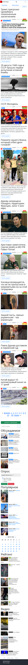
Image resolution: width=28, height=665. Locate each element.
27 (5, 551)
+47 (24, 107)
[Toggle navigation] (25, 2)
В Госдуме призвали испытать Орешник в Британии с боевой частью (14, 603)
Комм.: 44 (24, 75)
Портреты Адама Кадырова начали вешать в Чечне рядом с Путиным (14, 461)
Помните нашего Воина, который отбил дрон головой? (14, 142)
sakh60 (13, 75)
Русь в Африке (16, 632)
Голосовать (4, 484)
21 (8, 548)
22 (10, 548)
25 (19, 548)
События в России (5, 76)
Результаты (11, 484)
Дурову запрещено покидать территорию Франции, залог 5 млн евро (12, 205)
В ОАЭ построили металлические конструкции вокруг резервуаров (13, 640)
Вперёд (7, 413)
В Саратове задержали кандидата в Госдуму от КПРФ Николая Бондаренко (14, 442)
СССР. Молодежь (9, 103)
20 (5, 548)
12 (2, 546)
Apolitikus (14, 19)
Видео (3, 108)
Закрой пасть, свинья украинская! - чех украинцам (12, 317)
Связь (16, 658)
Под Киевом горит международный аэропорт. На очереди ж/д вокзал (10, 517)
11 (19, 544)
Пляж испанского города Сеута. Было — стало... (14, 523)
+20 (24, 351)
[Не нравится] (26, 20)
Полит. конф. (10, 658)
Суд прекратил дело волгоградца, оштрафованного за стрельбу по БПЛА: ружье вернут (10, 560)
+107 (25, 323)
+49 (24, 20)
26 (2, 551)
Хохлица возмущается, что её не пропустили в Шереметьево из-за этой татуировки (14, 286)
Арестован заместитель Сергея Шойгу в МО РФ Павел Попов (13, 247)
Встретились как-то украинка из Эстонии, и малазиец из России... (14, 614)
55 (12, 415)
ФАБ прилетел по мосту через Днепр (14, 505)
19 (2, 548)
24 (16, 548)
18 (19, 546)
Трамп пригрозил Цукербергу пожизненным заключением (10, 13)
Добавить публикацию (10, 422)
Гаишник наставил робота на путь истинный (14, 619)
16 (13, 546)
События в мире (6, 20)
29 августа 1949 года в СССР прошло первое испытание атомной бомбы (12, 69)
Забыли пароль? (15, 5)
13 (5, 546)
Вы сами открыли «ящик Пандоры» (14, 530)
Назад (16, 415)
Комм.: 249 (24, 106)
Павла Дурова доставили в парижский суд (14, 346)
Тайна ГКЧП (16, 453)
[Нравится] (22, 20)
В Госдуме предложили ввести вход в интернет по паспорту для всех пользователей (14, 435)
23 (13, 548)
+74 (24, 253)
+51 (24, 388)
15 (10, 546)
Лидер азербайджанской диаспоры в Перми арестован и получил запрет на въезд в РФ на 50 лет (14, 591)
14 (8, 546)
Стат (4, 658)
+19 (24, 212)
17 (16, 546)
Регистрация (4, 5)
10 (16, 544)
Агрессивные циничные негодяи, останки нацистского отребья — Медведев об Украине (10, 653)
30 (13, 551)
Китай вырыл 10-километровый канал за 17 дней (13, 382)
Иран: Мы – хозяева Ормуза (14, 565)
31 (16, 551)
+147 (25, 148)
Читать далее (5, 61)
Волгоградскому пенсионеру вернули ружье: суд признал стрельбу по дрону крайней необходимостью (13, 581)
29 (10, 551)
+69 (24, 76)
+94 (24, 293)
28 (8, 551)
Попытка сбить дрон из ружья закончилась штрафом (14, 449)
